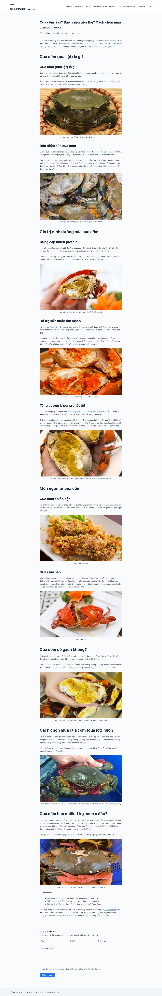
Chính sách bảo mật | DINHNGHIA (104, 6)
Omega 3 (53, 327)
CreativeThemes (53, 992)
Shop (88, 6)
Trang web (102, 941)
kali (102, 411)
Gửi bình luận (47, 975)
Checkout (68, 6)
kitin (101, 152)
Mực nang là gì (53, 898)
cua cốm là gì (110, 910)
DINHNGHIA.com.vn (23, 9)
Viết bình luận (47, 949)
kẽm (90, 411)
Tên (43, 941)
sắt (86, 411)
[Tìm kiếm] (151, 7)
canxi (97, 152)
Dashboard (79, 6)
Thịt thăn (51, 901)
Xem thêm (141, 6)
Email (72, 941)
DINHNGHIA (116, 43)
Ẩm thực (75, 33)
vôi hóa (110, 152)
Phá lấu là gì (52, 904)
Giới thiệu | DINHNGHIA (127, 6)
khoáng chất (75, 411)
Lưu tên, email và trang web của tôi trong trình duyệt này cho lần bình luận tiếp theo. (71, 969)
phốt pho (96, 411)
